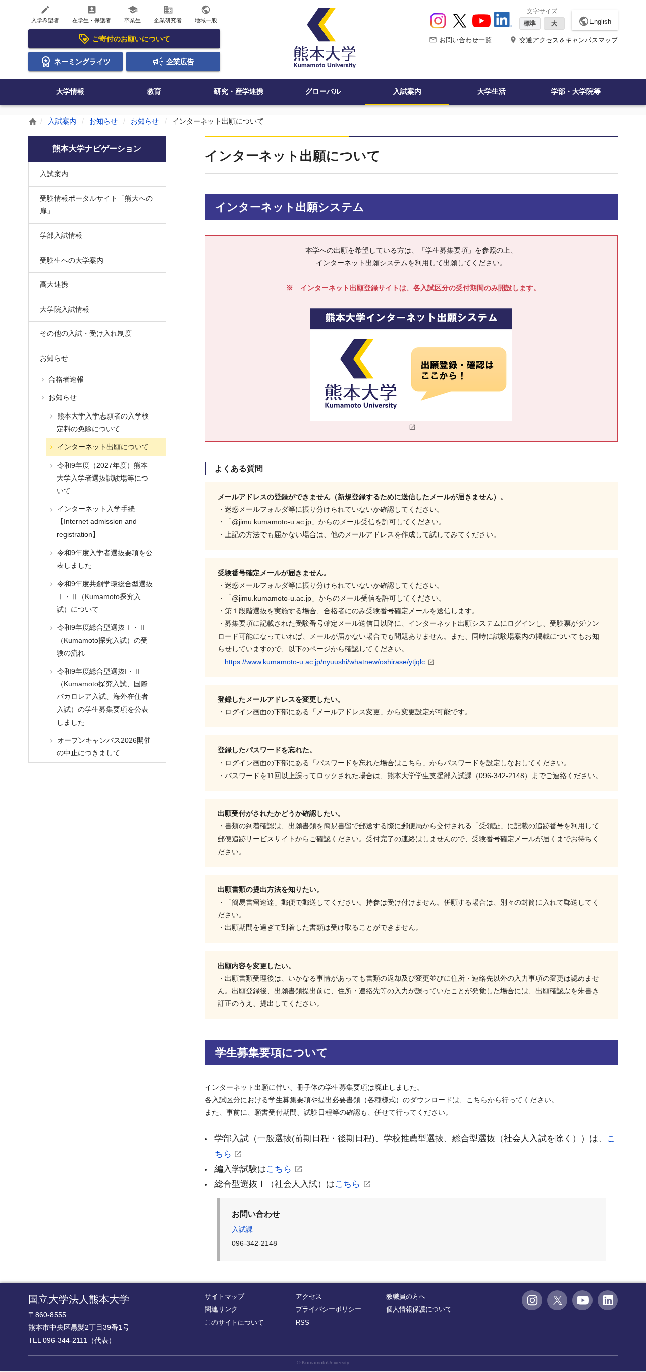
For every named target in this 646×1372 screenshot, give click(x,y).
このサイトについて (234, 1322)
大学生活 (491, 91)
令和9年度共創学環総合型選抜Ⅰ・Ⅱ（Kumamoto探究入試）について (104, 596)
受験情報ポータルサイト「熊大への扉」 (96, 204)
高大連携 (54, 284)
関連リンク (221, 1309)
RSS (302, 1322)
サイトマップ (224, 1296)
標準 (530, 23)
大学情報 (70, 91)
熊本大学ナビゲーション (96, 148)
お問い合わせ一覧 (460, 40)
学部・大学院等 (576, 91)
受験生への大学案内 (71, 260)
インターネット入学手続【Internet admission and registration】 (96, 521)
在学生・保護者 (91, 14)
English (594, 21)
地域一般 (206, 14)
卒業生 (132, 14)
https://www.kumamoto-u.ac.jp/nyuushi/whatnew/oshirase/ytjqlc (325, 662)
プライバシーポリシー (328, 1309)
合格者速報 (65, 379)
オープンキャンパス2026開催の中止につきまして (103, 746)
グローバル (323, 91)
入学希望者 (45, 14)
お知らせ (103, 121)
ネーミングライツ (82, 61)
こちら (279, 1169)
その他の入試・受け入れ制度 (86, 333)
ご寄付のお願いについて (131, 39)
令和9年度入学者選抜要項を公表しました (104, 559)
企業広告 (180, 61)
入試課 (242, 1229)
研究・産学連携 (238, 91)
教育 (154, 91)
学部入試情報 (61, 235)
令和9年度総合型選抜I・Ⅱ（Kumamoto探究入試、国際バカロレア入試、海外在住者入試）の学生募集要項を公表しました (101, 696)
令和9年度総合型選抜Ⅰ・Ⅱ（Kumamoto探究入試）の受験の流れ (101, 640)
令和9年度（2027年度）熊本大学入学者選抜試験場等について (101, 478)
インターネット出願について (102, 447)
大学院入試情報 (64, 309)
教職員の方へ (405, 1296)
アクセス (309, 1296)
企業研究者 (168, 14)
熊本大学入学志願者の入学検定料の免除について (102, 422)
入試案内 (407, 91)
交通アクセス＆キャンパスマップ (563, 40)
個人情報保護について (419, 1309)
